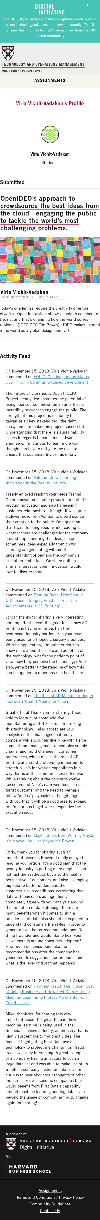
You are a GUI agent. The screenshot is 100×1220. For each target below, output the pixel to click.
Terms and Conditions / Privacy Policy (50, 1197)
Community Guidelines (50, 1203)
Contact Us (50, 1210)
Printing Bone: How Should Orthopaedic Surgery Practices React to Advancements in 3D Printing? (44, 600)
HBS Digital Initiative (26, 19)
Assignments (50, 80)
